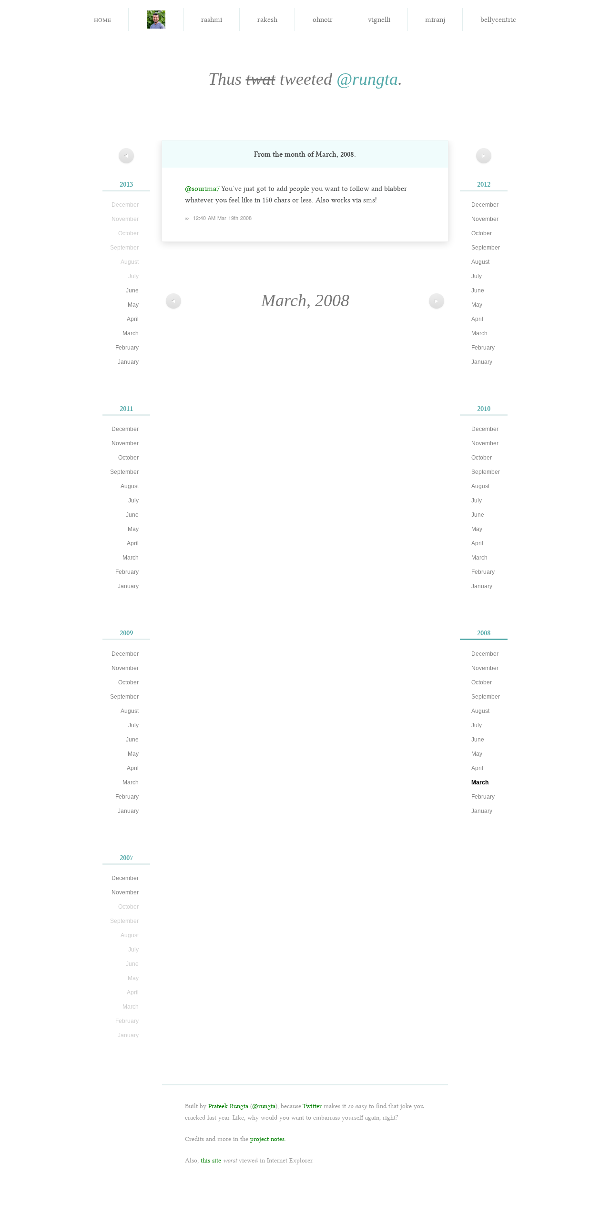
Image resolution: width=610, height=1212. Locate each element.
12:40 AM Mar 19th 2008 (222, 217)
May (133, 304)
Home (102, 19)
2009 (126, 633)
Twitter (312, 1106)
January (128, 362)
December (125, 429)
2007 (126, 857)
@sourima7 (202, 188)
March (130, 333)
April (133, 319)
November (125, 443)
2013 (126, 184)
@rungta (367, 79)
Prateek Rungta (228, 1106)
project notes (267, 1138)
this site (211, 1160)
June (132, 290)
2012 (483, 184)
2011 (126, 408)
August (130, 486)
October (128, 457)
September (124, 472)
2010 (483, 408)
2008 (484, 633)
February (127, 347)
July (133, 500)
